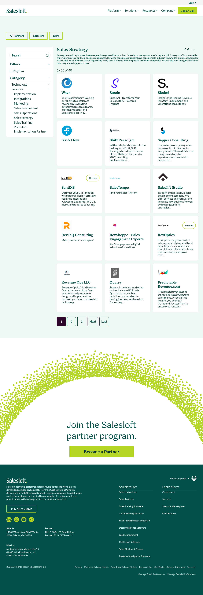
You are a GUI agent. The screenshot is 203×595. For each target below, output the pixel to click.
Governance (168, 492)
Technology (19, 84)
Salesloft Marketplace (173, 506)
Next (92, 321)
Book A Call (187, 10)
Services (17, 89)
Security (166, 499)
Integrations (22, 98)
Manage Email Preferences (151, 574)
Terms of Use (145, 567)
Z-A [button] (187, 49)
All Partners (17, 35)
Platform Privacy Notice (96, 567)
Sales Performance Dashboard (134, 520)
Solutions (130, 10)
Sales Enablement (26, 108)
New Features (169, 513)
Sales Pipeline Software (131, 549)
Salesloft (38, 35)
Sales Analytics (126, 499)
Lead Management (128, 534)
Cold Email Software (129, 541)
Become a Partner (101, 451)
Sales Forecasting (128, 492)
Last (104, 321)
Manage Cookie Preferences (181, 574)
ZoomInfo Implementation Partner (30, 129)
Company (167, 10)
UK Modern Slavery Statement (169, 567)
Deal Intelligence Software (132, 527)
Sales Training (23, 122)
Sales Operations (25, 113)
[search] (30, 55)
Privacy (78, 567)
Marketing (21, 103)
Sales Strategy (23, 117)
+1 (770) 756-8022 (21, 508)
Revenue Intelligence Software (134, 556)
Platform (113, 10)
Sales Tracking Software (131, 506)
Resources (148, 10)
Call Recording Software (131, 513)
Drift (56, 35)
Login (191, 2)
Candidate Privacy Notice (124, 567)
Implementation (25, 94)
